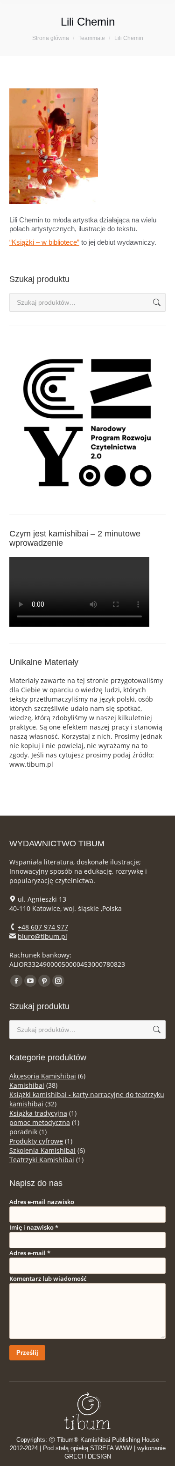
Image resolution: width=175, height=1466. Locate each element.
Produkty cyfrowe (36, 1141)
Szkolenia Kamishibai (42, 1150)
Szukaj (156, 302)
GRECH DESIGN (87, 1456)
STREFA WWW (111, 1448)
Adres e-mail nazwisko (41, 1202)
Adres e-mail (29, 1253)
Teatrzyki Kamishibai (41, 1159)
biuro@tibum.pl (42, 936)
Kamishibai (26, 1085)
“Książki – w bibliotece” (44, 242)
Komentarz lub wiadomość (47, 1278)
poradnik (23, 1131)
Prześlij (27, 1352)
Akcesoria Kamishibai (42, 1075)
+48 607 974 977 (43, 927)
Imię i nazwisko (33, 1227)
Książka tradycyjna (38, 1113)
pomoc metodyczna (39, 1122)
